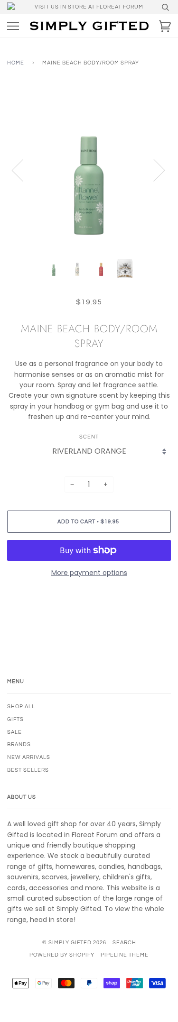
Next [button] (153, 169)
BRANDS (19, 744)
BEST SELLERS (28, 770)
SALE (14, 732)
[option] (89, 170)
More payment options (89, 572)
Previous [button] (23, 169)
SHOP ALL (21, 706)
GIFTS (15, 719)
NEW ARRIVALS (28, 757)
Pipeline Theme (125, 955)
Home (15, 62)
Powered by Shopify (61, 955)
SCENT (89, 436)
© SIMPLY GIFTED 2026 (74, 942)
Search (124, 942)
